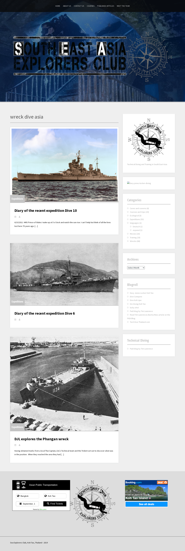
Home (57, 6)
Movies (133, 233)
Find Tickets (56, 503)
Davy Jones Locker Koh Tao (141, 293)
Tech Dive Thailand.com (140, 322)
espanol (136, 230)
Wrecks (133, 241)
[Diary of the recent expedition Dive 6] (64, 274)
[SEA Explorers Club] (92, 56)
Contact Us (79, 6)
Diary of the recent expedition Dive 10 (45, 210)
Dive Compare (136, 296)
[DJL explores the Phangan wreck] (64, 383)
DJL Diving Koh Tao (138, 304)
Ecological (134, 215)
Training (133, 237)
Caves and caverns (138, 208)
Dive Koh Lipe (135, 300)
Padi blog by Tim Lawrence (141, 311)
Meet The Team (123, 6)
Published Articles (105, 6)
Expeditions (17, 198)
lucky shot (134, 307)
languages (134, 223)
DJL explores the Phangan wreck (41, 438)
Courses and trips (137, 212)
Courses (90, 6)
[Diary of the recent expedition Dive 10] (64, 164)
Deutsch (136, 226)
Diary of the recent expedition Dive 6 (44, 313)
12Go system (43, 509)
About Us (67, 6)
